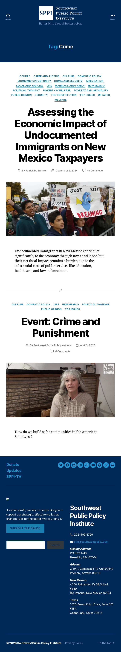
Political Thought (26, 90)
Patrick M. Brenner (36, 170)
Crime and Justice (46, 76)
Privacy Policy (74, 643)
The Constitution (64, 95)
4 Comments (62, 351)
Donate (12, 464)
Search (55, 545)
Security (41, 95)
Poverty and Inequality (91, 90)
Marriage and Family (70, 85)
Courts (24, 76)
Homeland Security (68, 81)
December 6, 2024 (67, 170)
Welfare (61, 99)
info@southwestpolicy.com (91, 541)
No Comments (95, 170)
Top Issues (87, 95)
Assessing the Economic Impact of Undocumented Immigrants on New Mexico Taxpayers (60, 135)
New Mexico (96, 85)
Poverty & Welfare (56, 90)
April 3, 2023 (87, 345)
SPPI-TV (13, 476)
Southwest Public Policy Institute (52, 345)
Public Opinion (21, 95)
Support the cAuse (25, 528)
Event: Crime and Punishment (60, 327)
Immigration (95, 81)
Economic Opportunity (34, 81)
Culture (69, 76)
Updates (104, 95)
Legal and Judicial (29, 85)
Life (49, 85)
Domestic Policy (90, 76)
